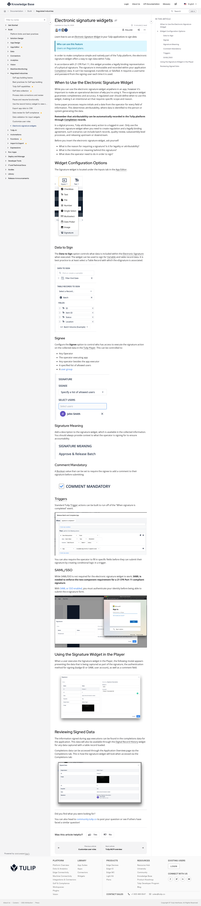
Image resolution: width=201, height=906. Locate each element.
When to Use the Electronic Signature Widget (175, 25)
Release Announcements (18, 178)
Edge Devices (112, 865)
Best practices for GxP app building (27, 82)
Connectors (15, 56)
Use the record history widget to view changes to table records (30, 104)
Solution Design (17, 38)
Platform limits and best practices (24, 34)
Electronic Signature (84, 36)
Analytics (14, 60)
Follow (128, 30)
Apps (80, 869)
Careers (16, 903)
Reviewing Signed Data (169, 66)
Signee (166, 40)
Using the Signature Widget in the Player (176, 62)
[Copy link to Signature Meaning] (87, 426)
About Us (6, 903)
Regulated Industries (44, 11)
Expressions (15, 148)
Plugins (56, 890)
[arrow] (157, 31)
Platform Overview (61, 865)
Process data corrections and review (28, 95)
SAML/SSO (168, 57)
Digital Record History (127, 741)
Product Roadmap (145, 880)
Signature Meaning (171, 44)
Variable (111, 257)
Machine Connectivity (62, 876)
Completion (61, 70)
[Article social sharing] (138, 30)
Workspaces (58, 887)
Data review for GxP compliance (26, 113)
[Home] (20, 4)
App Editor (14, 47)
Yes (95, 834)
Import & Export (17, 143)
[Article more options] (144, 30)
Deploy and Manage (16, 156)
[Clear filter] (44, 20)
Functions (14, 139)
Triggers (61, 499)
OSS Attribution (27, 903)
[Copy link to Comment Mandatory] (91, 465)
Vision (13, 65)
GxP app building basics (23, 78)
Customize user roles (21, 121)
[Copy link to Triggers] (71, 499)
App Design (15, 43)
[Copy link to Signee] (69, 338)
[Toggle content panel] (151, 21)
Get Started (13, 25)
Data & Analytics (60, 869)
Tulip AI (13, 130)
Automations (15, 135)
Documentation (16, 11)
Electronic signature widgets (24, 126)
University (141, 869)
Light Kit (110, 876)
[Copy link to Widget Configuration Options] (111, 163)
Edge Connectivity (61, 872)
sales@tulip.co (158, 894)
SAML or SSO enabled (71, 588)
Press (37, 903)
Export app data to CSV (23, 108)
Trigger (74, 505)
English (190, 4)
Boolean (61, 471)
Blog (139, 887)
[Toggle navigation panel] (50, 22)
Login (173, 866)
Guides (11, 170)
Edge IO (109, 869)
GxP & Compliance (61, 883)
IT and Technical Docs (17, 165)
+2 (66, 30)
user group (66, 369)
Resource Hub (143, 865)
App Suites (82, 865)
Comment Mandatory (172, 49)
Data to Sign (168, 36)
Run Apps (12, 152)
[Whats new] (176, 4)
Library (11, 174)
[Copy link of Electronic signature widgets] (116, 21)
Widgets (81, 876)
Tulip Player (89, 347)
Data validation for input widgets (26, 117)
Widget (97, 36)
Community (142, 872)
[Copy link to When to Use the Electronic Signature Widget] (137, 83)
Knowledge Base (144, 876)
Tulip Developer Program (148, 883)
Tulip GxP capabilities (21, 86)
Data (12, 51)
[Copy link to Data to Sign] (77, 248)
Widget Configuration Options (172, 31)
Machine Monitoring (18, 69)
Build (29, 11)
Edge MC (110, 872)
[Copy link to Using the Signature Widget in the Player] (129, 655)
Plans (108, 880)
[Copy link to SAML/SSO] (77, 570)
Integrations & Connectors (64, 880)
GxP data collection (21, 91)
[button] (183, 11)
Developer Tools (14, 161)
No (110, 834)
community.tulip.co (87, 819)
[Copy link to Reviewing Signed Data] (99, 732)
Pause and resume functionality (26, 100)
